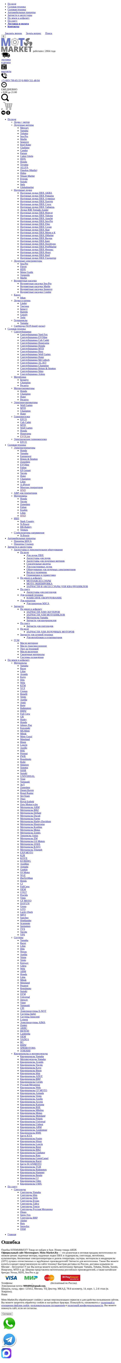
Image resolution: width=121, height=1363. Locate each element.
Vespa (23, 957)
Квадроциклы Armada (32, 1093)
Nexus (23, 951)
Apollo (23, 747)
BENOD (24, 1031)
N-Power (24, 524)
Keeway (24, 963)
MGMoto (25, 730)
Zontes (23, 1025)
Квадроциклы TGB (30, 1166)
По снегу (12, 21)
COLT (23, 892)
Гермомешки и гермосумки (41, 575)
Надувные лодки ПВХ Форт (35, 252)
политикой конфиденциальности (85, 1305)
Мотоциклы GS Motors (32, 841)
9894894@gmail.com (34, 1286)
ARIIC (23, 1028)
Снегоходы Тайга (29, 1203)
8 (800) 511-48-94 (31, 80)
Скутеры (18, 937)
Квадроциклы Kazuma (32, 1104)
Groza (23, 906)
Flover (23, 266)
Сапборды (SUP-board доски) (29, 326)
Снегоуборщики (22, 331)
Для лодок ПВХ (35, 555)
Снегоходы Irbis (28, 1195)
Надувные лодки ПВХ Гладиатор (38, 258)
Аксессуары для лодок (38, 558)
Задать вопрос (33, 33)
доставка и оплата (6, 61)
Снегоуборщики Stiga (31, 371)
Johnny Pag (26, 725)
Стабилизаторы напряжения (29, 532)
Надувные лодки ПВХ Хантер (36, 201)
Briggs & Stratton (29, 459)
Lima (22, 977)
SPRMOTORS (27, 1048)
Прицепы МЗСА (23, 541)
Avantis (24, 674)
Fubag (23, 467)
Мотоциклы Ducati (30, 815)
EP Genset (25, 470)
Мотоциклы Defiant (30, 813)
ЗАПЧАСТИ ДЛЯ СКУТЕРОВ (43, 612)
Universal (25, 997)
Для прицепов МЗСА (37, 603)
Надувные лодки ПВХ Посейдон (38, 244)
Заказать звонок (13, 33)
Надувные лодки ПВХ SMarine (37, 235)
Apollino (24, 864)
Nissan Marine (27, 176)
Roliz (23, 762)
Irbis (22, 680)
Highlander (25, 920)
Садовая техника (17, 6)
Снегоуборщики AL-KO (33, 362)
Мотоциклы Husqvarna (32, 824)
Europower (25, 456)
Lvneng (24, 1019)
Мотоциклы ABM (30, 807)
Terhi (22, 317)
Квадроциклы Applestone (33, 1130)
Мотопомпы (20, 495)
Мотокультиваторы (24, 388)
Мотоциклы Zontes (30, 832)
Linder (23, 303)
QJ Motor (25, 872)
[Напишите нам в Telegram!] (60, 1340)
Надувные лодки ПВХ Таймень (37, 207)
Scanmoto (25, 923)
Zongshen (25, 462)
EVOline (24, 464)
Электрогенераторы (24, 447)
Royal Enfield (27, 801)
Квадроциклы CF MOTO (33, 1090)
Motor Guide (26, 272)
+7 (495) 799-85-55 (11, 80)
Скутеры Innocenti (30, 1016)
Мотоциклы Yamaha (37, 617)
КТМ (23, 685)
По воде (12, 4)
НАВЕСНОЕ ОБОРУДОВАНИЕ (44, 597)
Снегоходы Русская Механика (36, 1209)
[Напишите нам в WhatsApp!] (60, 1324)
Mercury (24, 127)
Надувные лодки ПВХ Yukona (36, 215)
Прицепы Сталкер (24, 544)
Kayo (23, 677)
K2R (22, 855)
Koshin (23, 510)
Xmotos (24, 767)
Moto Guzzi (26, 736)
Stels (22, 184)
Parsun (23, 153)
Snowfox (24, 1226)
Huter (23, 396)
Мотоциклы (20, 663)
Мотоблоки (20, 377)
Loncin (23, 745)
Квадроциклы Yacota (31, 1065)
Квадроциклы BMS (30, 1132)
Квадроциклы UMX (31, 1183)
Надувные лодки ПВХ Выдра (36, 238)
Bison (23, 742)
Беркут (24, 309)
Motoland (25, 739)
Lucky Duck (26, 912)
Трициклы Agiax (29, 835)
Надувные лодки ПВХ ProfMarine (38, 246)
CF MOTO (26, 900)
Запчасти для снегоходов (39, 626)
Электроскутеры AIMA (32, 1022)
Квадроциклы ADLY (31, 1076)
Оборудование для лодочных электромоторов (51, 569)
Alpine (23, 1220)
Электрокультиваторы (26, 402)
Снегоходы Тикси (30, 1206)
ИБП (16, 518)
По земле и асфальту (18, 18)
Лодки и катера (22, 300)
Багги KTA (26, 1135)
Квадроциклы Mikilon (32, 1110)
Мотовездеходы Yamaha (33, 1059)
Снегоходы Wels (29, 1198)
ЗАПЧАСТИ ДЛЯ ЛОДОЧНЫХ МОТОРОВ (50, 631)
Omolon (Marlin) (28, 170)
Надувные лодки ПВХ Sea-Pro (36, 221)
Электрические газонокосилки (30, 439)
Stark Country (27, 521)
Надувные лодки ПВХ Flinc (35, 224)
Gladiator (24, 147)
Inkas (23, 297)
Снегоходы (20, 1189)
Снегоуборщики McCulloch (34, 360)
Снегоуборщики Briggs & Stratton (38, 368)
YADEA (24, 1039)
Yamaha (24, 130)
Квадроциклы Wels (30, 1087)
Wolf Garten (26, 405)
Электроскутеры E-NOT (33, 1011)
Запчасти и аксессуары (20, 15)
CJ (21, 883)
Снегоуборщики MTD (32, 348)
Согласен (7, 1314)
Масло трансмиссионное (33, 646)
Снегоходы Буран (29, 1200)
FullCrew (25, 886)
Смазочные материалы (32, 654)
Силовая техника (17, 9)
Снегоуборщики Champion (34, 365)
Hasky (23, 719)
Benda (23, 881)
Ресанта (24, 385)
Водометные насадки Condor (35, 292)
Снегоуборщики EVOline (33, 337)
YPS (22, 934)
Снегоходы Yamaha (30, 1192)
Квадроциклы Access (31, 1101)
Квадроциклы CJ (29, 1178)
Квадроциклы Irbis (30, 1073)
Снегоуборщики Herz (31, 351)
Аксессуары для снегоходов (41, 592)
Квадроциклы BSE (30, 1107)
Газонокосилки (22, 416)
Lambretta (25, 1033)
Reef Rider (25, 144)
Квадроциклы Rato (30, 1155)
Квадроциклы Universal (32, 1121)
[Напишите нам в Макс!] (60, 1353)
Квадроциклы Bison (31, 1070)
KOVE (23, 858)
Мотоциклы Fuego (30, 818)
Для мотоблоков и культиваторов (44, 637)
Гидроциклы (20, 320)
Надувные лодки (23, 190)
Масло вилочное (29, 651)
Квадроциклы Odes (30, 1181)
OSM (23, 1229)
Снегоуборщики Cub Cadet (34, 340)
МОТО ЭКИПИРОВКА (39, 583)
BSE (22, 750)
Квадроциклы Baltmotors (33, 1169)
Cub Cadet (25, 422)
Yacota (23, 473)
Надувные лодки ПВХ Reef (35, 255)
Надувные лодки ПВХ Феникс (36, 249)
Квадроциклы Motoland (32, 1115)
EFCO (23, 419)
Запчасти (19, 606)
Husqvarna (25, 433)
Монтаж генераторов (31, 487)
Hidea (23, 173)
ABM (23, 971)
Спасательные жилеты (38, 563)
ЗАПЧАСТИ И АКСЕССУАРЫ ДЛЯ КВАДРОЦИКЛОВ (57, 586)
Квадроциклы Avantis (31, 1062)
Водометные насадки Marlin (35, 286)
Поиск (48, 33)
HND (23, 490)
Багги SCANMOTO (30, 1164)
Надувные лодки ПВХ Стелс (35, 204)
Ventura (24, 529)
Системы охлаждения (31, 657)
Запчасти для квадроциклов (41, 620)
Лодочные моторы (24, 125)
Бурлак (24, 178)
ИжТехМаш (26, 878)
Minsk (23, 733)
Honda (23, 161)
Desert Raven (27, 790)
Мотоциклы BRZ (29, 810)
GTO (23, 909)
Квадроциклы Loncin (31, 1144)
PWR (23, 756)
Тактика (24, 306)
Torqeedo (25, 275)
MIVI (23, 914)
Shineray (24, 764)
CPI (22, 1008)
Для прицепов (27, 600)
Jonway (24, 999)
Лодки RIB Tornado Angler (34, 210)
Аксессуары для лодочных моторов (45, 561)
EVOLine (25, 436)
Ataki (23, 702)
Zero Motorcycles (29, 804)
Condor (24, 150)
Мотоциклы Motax (30, 830)
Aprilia (23, 699)
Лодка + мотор (22, 122)
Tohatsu (24, 133)
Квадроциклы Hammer (32, 1172)
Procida (24, 895)
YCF (22, 688)
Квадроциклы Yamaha (32, 1056)
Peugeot (24, 985)
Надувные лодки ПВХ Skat (34, 229)
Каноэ (17, 294)
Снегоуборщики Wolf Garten (35, 354)
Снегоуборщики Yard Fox (34, 334)
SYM (23, 994)
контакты (6, 71)
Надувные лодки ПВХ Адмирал (37, 198)
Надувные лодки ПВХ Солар (36, 227)
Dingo (23, 1212)
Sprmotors (25, 926)
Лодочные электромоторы (28, 261)
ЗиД (22, 784)
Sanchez (24, 917)
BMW (23, 711)
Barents (24, 311)
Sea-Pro (24, 136)
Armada (24, 866)
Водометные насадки (25, 280)
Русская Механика (30, 1084)
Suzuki (23, 181)
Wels (22, 682)
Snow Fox (25, 1215)
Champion (25, 382)
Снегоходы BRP (29, 1217)
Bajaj (22, 705)
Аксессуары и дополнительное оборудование (38, 549)
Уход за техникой (29, 648)
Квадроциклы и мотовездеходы (31, 1053)
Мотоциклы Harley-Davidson (35, 821)
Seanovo (24, 142)
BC (22, 1042)
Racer (23, 668)
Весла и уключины (36, 572)
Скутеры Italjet (28, 1014)
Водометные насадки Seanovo (36, 289)
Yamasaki (25, 781)
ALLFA (24, 167)
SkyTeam (25, 796)
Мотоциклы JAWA (30, 844)
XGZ (23, 875)
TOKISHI (25, 1050)
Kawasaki (25, 728)
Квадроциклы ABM (31, 1127)
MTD (23, 408)
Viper (23, 1002)
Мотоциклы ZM (28, 838)
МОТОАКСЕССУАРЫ (38, 580)
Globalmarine (27, 187)
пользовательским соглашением (48, 1305)
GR (22, 716)
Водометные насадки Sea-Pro (36, 283)
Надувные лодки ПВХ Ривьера (37, 195)
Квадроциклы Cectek (31, 1082)
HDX (23, 159)
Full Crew (25, 713)
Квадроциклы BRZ (30, 1149)
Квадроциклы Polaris (31, 1118)
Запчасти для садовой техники (36, 634)
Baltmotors (25, 708)
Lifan (23, 481)
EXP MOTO (26, 852)
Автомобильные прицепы (22, 12)
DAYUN (24, 903)
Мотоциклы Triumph (31, 849)
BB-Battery (26, 527)
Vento (23, 696)
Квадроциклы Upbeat (31, 1124)
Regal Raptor (26, 793)
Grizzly (24, 314)
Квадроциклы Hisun (31, 1141)
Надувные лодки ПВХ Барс (35, 241)
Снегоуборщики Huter (32, 357)
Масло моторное (29, 643)
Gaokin (24, 869)
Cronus (23, 691)
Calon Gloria (26, 156)
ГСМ (16, 640)
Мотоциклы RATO (30, 847)
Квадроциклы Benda (31, 1175)
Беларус (24, 379)
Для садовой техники (31, 595)
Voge (22, 779)
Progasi (24, 753)
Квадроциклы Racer (31, 1161)
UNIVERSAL (27, 776)
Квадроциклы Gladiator (32, 1152)
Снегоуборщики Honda (32, 345)
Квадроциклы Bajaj (30, 1147)
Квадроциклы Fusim (31, 1138)
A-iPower (25, 484)
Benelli (23, 694)
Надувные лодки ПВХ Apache (36, 218)
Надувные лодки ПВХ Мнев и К (37, 232)
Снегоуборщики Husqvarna (34, 343)
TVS (22, 929)
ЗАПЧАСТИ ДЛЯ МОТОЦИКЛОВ (45, 614)
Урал (22, 798)
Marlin (23, 139)
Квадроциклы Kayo (30, 1067)
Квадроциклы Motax (31, 1113)
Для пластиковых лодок (39, 566)
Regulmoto (25, 759)
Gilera (23, 965)
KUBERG (25, 861)
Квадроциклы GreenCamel (34, 1158)
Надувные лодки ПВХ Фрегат (36, 212)
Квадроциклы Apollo (31, 1099)
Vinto (23, 898)
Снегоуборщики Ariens (32, 374)
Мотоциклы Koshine (31, 827)
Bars (22, 1223)
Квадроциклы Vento (31, 1096)
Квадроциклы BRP (30, 1079)
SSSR (23, 770)
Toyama (24, 164)
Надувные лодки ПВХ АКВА (36, 193)
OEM (23, 889)
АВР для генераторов (25, 493)
